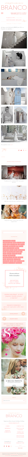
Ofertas (4, 253)
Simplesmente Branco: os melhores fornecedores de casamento (14, 6)
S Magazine (15, 257)
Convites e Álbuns (14, 244)
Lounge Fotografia (21, 249)
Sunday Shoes (20, 257)
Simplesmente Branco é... (7, 257)
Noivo (21, 251)
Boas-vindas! (19, 242)
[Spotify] (9, 446)
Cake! (8, 244)
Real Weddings (14, 253)
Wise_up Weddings (21, 261)
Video (15, 261)
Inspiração (9, 23)
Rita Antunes (7, 455)
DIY (17, 246)
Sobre (8, 426)
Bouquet (4, 244)
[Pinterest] (6, 446)
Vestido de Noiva (6, 261)
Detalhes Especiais (12, 246)
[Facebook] (4, 446)
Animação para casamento (7, 242)
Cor (18, 244)
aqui (11, 144)
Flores (4, 248)
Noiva (14, 23)
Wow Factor (5, 262)
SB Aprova (5, 255)
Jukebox (16, 249)
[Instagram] (11, 446)
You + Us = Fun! (12, 262)
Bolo (23, 242)
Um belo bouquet (10, 259)
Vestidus (11, 261)
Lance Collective (14, 454)
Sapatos (20, 253)
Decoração (22, 244)
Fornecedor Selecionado (10, 248)
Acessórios (13, 240)
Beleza (14, 242)
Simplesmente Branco (11, 255)
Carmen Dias (20, 455)
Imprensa (8, 428)
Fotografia (17, 248)
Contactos (20, 426)
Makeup (4, 251)
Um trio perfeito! (17, 259)
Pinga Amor (9, 253)
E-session (21, 246)
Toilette (19, 23)
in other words (5, 249)
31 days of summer (6, 240)
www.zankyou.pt (14, 423)
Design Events (5, 246)
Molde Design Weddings (11, 251)
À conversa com (18, 262)
